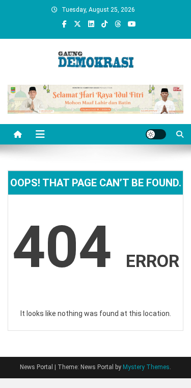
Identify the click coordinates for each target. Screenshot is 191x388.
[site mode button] (156, 134)
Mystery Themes (146, 367)
